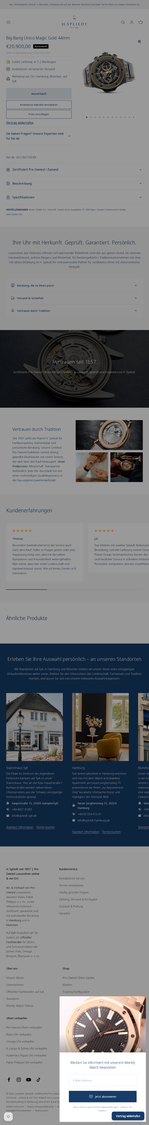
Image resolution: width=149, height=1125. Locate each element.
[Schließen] (138, 1004)
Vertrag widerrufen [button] (128, 1116)
